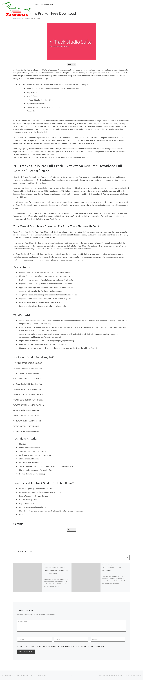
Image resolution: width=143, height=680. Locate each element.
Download (71, 64)
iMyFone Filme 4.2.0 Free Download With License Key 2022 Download (56, 570)
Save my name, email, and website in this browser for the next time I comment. (63, 646)
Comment (23, 622)
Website (95, 639)
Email (58, 639)
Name (21, 639)
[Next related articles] (127, 557)
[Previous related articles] (122, 557)
